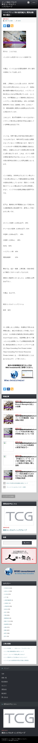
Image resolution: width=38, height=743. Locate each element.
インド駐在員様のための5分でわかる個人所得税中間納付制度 (24, 476)
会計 (5, 612)
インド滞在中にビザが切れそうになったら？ (15, 657)
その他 (6, 594)
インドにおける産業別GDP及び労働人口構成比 (16, 660)
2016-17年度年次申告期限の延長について (17, 483)
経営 (5, 633)
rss (28, 2)
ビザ (5, 597)
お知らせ (6, 591)
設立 (5, 636)
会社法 (6, 609)
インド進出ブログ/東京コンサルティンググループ (9, 4)
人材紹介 (6, 603)
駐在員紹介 (5, 681)
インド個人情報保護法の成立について (14, 651)
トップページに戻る (8, 496)
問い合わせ (5, 697)
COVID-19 (7, 588)
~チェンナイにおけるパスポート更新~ (16, 487)
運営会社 (4, 689)
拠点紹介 (4, 693)
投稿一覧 (7, 20)
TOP (3, 674)
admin (19, 20)
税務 (11, 20)
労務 (5, 615)
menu (33, 2)
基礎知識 (6, 618)
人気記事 (6, 606)
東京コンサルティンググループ (15, 530)
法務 (5, 627)
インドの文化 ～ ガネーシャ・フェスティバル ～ (18, 648)
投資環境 (6, 624)
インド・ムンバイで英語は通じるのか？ (14, 654)
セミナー (4, 685)
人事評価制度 (7, 600)
